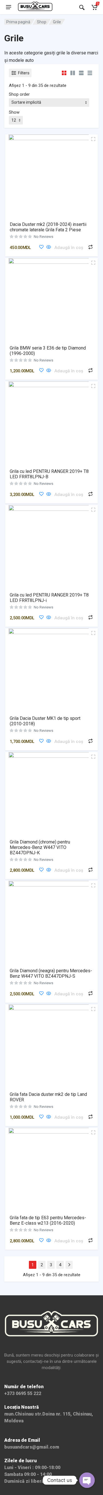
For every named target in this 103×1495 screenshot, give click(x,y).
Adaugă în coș (68, 247)
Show (14, 112)
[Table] (90, 73)
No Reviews (43, 236)
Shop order (19, 94)
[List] (81, 73)
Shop (41, 22)
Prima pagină (18, 22)
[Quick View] (48, 247)
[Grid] (64, 73)
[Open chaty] (87, 1480)
